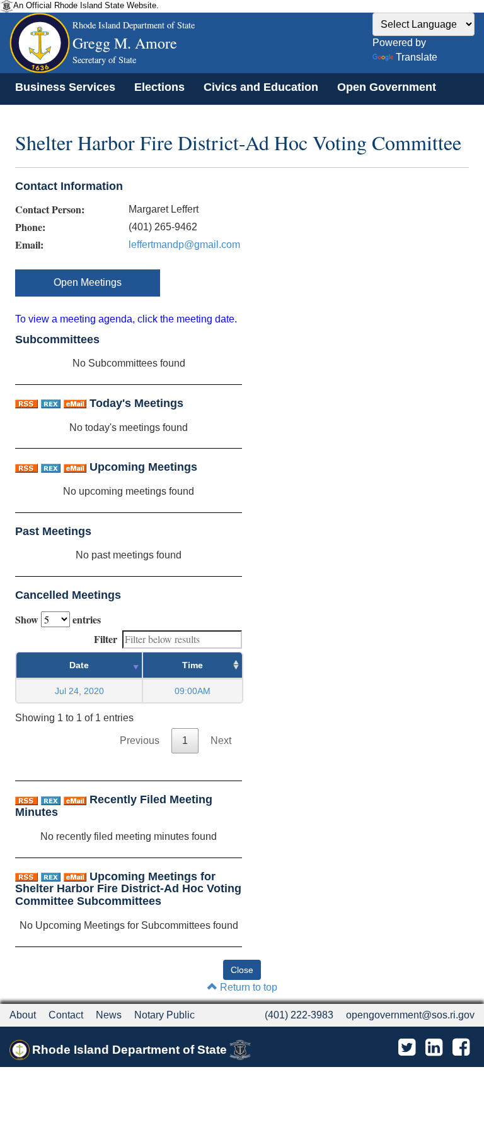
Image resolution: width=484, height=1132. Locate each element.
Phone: (30, 227)
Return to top (247, 987)
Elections (159, 87)
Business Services (65, 87)
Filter (105, 639)
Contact (66, 1015)
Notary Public (164, 1015)
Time (192, 665)
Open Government (386, 87)
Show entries (58, 619)
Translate (416, 57)
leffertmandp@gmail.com (184, 244)
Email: (29, 245)
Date (79, 665)
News (109, 1015)
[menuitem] (65, 87)
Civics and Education (261, 87)
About (22, 1015)
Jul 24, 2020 (79, 691)
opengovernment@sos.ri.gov (410, 1015)
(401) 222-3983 (299, 1015)
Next (220, 740)
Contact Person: (49, 209)
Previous (139, 740)
